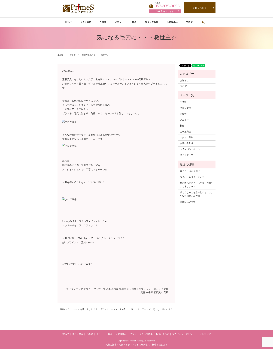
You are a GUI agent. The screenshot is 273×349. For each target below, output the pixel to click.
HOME (68, 22)
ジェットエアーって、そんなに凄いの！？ (152, 309)
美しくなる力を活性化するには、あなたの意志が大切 (196, 194)
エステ (87, 289)
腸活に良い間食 (187, 202)
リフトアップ (98, 289)
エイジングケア (74, 289)
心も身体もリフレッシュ (140, 289)
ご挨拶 (103, 22)
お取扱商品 (172, 22)
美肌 (166, 292)
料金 (134, 22)
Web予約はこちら (165, 11)
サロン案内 (85, 22)
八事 (108, 289)
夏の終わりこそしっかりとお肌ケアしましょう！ (196, 185)
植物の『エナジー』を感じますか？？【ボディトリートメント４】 (93, 309)
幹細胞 (122, 289)
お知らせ (184, 80)
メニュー (119, 22)
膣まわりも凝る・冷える (192, 177)
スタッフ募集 (151, 22)
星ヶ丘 (157, 289)
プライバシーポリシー (191, 149)
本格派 (149, 292)
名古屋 (114, 289)
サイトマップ (186, 155)
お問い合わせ (199, 8)
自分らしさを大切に (190, 171)
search (203, 22)
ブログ (189, 22)
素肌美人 (158, 292)
